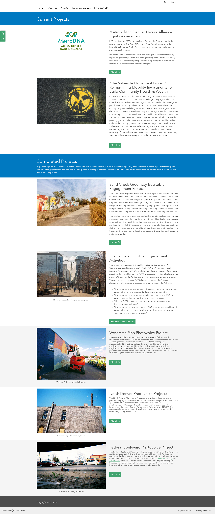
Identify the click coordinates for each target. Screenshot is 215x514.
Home (40, 7)
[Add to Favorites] (2, 33)
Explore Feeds (184, 510)
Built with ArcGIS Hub (13, 510)
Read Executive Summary (122, 321)
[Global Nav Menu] (38, 2)
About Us (53, 8)
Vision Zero (114, 460)
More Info (115, 72)
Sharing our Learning (81, 8)
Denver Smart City (164, 458)
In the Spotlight (101, 8)
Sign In (173, 2)
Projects (64, 8)
